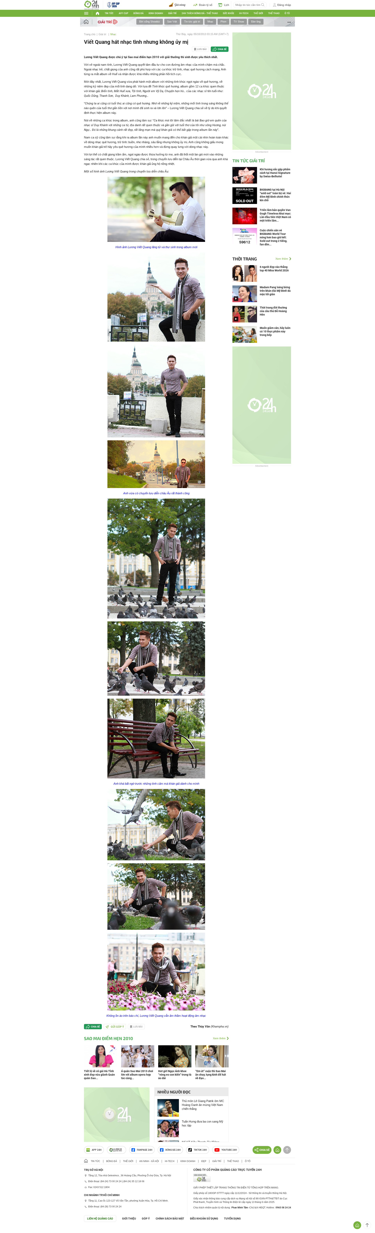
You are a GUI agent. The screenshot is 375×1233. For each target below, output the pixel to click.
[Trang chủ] (90, 21)
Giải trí (172, 13)
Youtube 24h (229, 1150)
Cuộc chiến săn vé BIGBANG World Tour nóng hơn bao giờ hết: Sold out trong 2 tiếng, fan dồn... (273, 237)
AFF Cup (123, 13)
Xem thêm (219, 1038)
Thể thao (273, 13)
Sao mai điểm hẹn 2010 (108, 1038)
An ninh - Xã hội (149, 1161)
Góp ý (146, 1218)
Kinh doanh (156, 13)
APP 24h (97, 1150)
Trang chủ (89, 34)
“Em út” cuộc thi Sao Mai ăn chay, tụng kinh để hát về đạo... (210, 1075)
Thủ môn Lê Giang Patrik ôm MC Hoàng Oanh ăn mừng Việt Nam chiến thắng (203, 1104)
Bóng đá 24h (173, 1150)
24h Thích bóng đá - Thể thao (200, 13)
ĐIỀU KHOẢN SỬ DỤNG (204, 1218)
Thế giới (258, 13)
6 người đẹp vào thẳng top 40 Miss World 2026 (274, 268)
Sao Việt (172, 21)
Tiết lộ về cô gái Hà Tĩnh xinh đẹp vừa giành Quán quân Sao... (99, 1075)
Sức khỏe (228, 13)
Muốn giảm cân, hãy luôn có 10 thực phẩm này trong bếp (275, 331)
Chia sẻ (222, 49)
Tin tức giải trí (192, 21)
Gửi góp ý (117, 1026)
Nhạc (210, 21)
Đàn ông (256, 21)
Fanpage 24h (144, 1150)
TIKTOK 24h (200, 1150)
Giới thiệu (129, 1218)
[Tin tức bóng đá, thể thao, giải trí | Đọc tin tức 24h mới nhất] (91, 4)
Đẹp (203, 1161)
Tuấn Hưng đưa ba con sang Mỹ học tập (202, 1123)
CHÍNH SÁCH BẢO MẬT (170, 1218)
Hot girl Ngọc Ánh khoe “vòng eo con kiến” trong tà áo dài (174, 1075)
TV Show (239, 21)
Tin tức (109, 13)
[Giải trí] (108, 21)
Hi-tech (243, 13)
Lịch (226, 4)
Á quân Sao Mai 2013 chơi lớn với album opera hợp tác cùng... (137, 1075)
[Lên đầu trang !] (367, 1225)
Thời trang (244, 258)
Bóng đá (138, 13)
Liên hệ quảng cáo (100, 1218)
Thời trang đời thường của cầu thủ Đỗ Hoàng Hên (273, 311)
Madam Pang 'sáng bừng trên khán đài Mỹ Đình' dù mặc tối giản (275, 291)
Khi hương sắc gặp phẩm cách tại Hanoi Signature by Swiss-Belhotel (275, 173)
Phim (223, 21)
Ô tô (287, 13)
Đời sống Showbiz (149, 21)
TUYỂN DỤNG (232, 1218)
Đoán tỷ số (205, 4)
